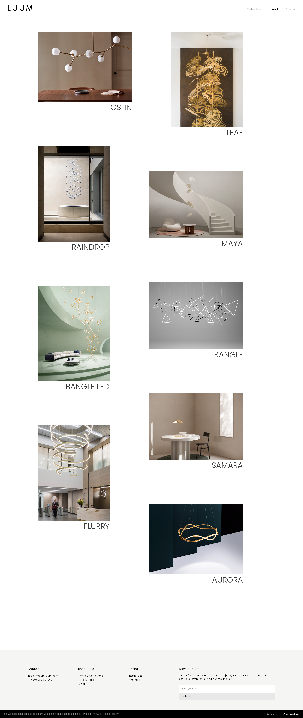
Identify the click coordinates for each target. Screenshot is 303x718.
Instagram (135, 675)
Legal (81, 684)
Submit (186, 696)
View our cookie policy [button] (106, 713)
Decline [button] (271, 714)
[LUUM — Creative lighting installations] (20, 8)
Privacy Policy (86, 679)
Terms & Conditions (90, 675)
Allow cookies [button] (291, 714)
